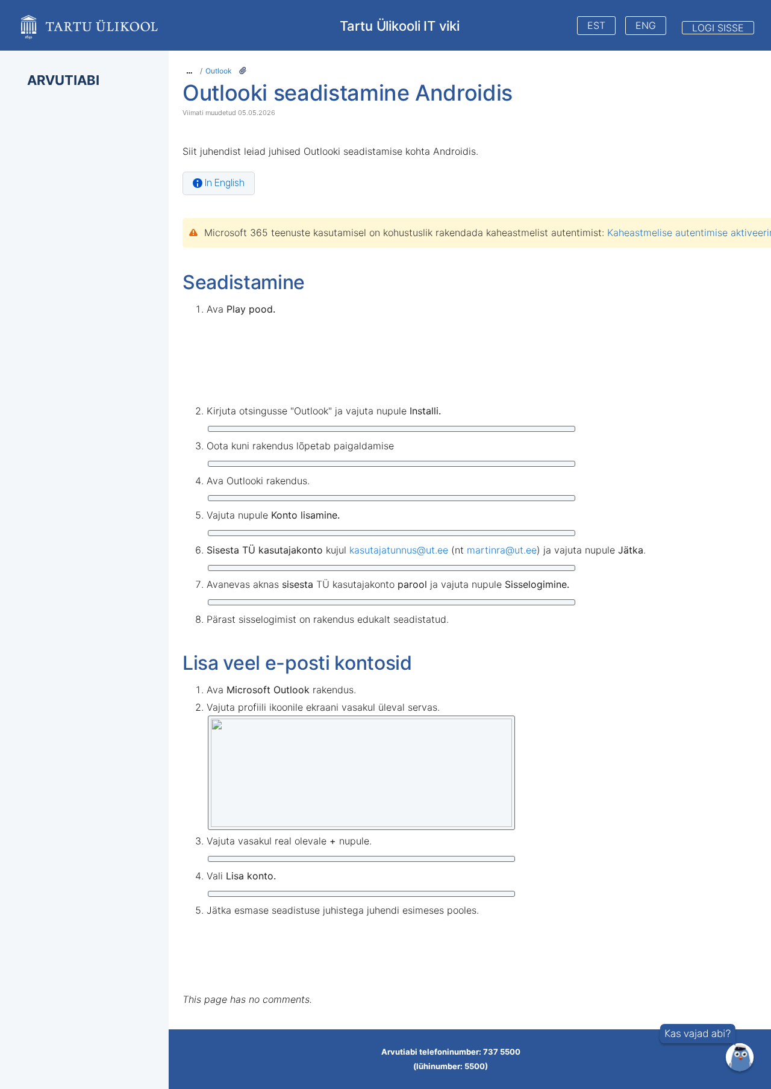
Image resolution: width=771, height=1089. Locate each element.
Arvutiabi (63, 80)
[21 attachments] (243, 70)
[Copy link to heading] (516, 95)
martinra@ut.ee (502, 550)
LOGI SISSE (718, 28)
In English (225, 183)
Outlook (218, 70)
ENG (645, 25)
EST (596, 25)
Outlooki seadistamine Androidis (348, 93)
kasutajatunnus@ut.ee (398, 550)
